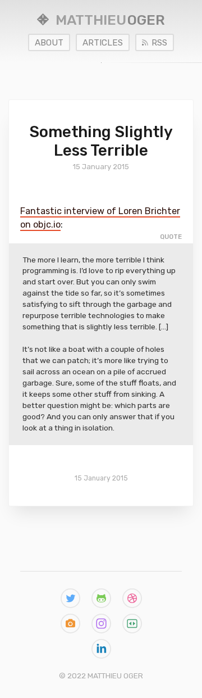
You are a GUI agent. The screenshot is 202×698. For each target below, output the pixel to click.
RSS (159, 43)
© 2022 (101, 675)
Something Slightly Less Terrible (101, 141)
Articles (102, 43)
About (49, 43)
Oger (110, 19)
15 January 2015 (101, 478)
